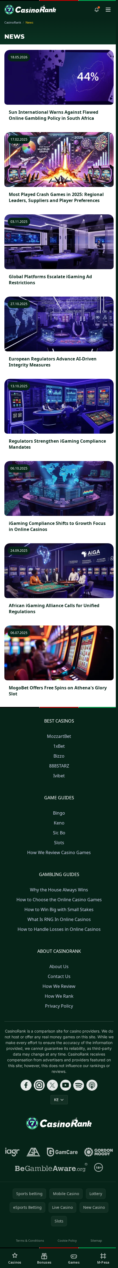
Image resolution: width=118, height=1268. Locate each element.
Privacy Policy (59, 1006)
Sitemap (96, 1240)
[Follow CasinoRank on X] (52, 1085)
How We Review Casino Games (59, 852)
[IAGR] (12, 1152)
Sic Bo (59, 833)
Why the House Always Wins (59, 890)
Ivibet (59, 776)
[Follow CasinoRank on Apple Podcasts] (91, 1085)
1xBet (59, 746)
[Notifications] (97, 10)
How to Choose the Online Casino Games (59, 900)
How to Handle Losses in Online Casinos (59, 929)
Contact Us (59, 976)
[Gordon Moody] (98, 1152)
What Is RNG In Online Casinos (59, 919)
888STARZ (59, 766)
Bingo (59, 813)
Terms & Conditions (30, 1240)
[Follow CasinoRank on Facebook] (26, 1085)
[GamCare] (62, 1152)
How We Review (59, 986)
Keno (59, 823)
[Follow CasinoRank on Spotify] (78, 1085)
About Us (59, 966)
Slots (59, 843)
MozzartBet (59, 736)
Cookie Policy (67, 1240)
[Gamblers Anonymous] (33, 1152)
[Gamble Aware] (51, 1167)
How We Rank (59, 996)
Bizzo (59, 756)
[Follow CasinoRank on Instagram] (39, 1085)
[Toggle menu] (108, 9)
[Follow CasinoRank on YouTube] (65, 1085)
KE (56, 1099)
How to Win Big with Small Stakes (59, 909)
